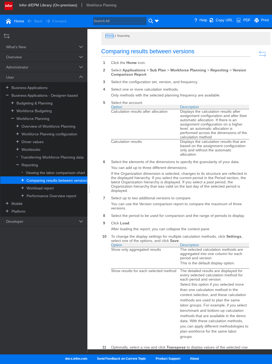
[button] (38, 47)
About (194, 359)
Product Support (168, 359)
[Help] (196, 20)
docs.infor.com (76, 359)
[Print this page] (256, 20)
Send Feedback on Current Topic (121, 359)
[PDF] (239, 20)
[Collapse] (7, 95)
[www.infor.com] (9, 5)
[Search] (150, 21)
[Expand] (7, 87)
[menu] (157, 21)
